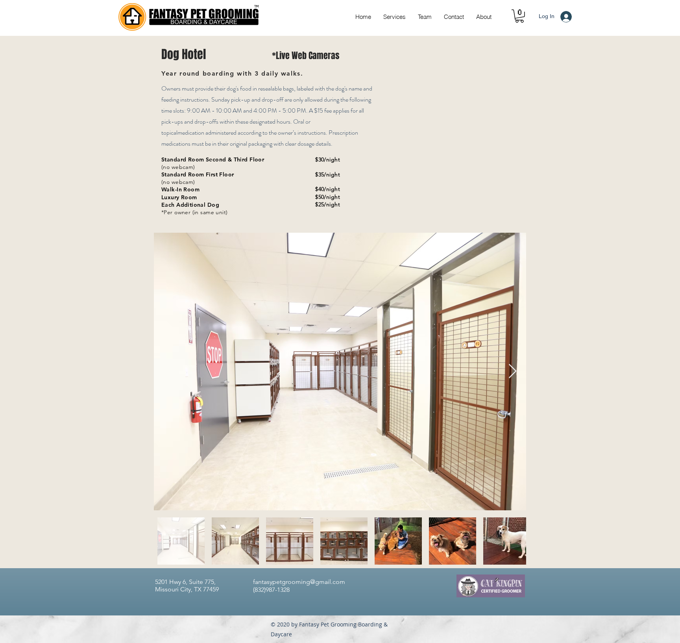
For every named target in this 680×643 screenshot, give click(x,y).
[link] (519, 16)
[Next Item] (512, 371)
